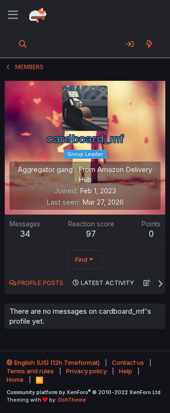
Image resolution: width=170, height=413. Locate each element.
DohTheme (72, 399)
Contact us (128, 362)
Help (125, 371)
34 (25, 234)
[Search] (23, 44)
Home (15, 379)
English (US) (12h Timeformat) (56, 362)
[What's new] (149, 44)
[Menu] (13, 15)
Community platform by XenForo (84, 392)
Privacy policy (86, 371)
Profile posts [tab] (40, 282)
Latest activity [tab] (107, 282)
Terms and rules (30, 371)
